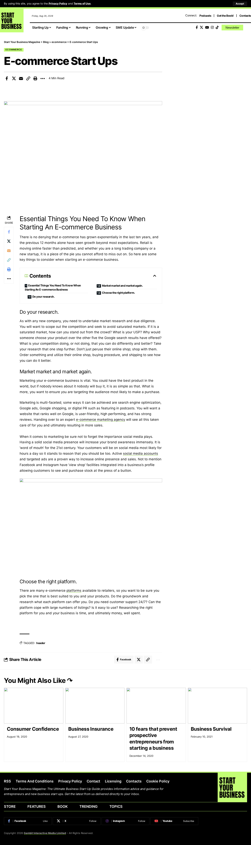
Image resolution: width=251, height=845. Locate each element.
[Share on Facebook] (6, 78)
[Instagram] (212, 27)
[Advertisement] (210, 67)
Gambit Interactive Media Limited (45, 833)
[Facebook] (197, 27)
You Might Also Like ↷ (38, 680)
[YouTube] (207, 27)
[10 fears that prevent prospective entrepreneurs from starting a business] (156, 705)
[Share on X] (14, 78)
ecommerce (13, 49)
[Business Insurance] (95, 705)
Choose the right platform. (118, 292)
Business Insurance (90, 729)
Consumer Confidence (33, 729)
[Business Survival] (217, 705)
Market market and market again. (122, 285)
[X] (201, 27)
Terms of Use (82, 3)
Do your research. (43, 296)
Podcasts (205, 15)
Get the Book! (225, 15)
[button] (240, 4)
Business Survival (211, 729)
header (40, 643)
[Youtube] (174, 821)
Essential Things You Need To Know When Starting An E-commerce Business (53, 287)
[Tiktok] (217, 27)
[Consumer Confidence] (33, 705)
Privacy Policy (58, 3)
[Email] (21, 78)
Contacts (245, 15)
